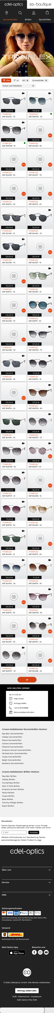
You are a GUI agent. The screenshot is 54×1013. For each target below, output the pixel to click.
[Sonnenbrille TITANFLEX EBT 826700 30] (40, 100)
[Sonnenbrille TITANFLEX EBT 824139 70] (13, 304)
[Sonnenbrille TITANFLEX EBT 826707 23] (13, 654)
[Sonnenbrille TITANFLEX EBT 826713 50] (40, 537)
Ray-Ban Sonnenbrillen (12, 733)
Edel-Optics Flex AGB (27, 1000)
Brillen (28, 19)
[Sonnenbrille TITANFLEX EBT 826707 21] (13, 479)
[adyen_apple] (31, 913)
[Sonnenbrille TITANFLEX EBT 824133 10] (40, 275)
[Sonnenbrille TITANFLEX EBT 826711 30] (40, 304)
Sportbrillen (45, 19)
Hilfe (4, 895)
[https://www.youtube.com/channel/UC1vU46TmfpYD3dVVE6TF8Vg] (46, 953)
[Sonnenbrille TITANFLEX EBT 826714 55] (13, 275)
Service (5, 882)
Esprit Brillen (8, 806)
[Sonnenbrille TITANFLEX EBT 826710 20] (40, 566)
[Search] (20, 12)
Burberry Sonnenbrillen (13, 763)
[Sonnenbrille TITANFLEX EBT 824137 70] (40, 158)
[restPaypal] (23, 913)
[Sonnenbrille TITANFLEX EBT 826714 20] (13, 391)
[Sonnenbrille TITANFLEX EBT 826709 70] (40, 333)
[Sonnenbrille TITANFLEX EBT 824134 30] (13, 566)
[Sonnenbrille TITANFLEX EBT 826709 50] (40, 596)
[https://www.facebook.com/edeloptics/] (34, 953)
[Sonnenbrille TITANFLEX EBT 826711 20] (40, 450)
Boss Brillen (7, 799)
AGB (14, 996)
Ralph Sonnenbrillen (11, 760)
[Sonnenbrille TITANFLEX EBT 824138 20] (40, 654)
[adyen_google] (37, 913)
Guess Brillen (8, 796)
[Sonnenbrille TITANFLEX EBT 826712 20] (40, 625)
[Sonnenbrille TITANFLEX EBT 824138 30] (13, 333)
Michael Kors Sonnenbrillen (14, 753)
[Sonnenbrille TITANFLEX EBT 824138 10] (40, 479)
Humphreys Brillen (11, 783)
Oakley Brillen (8, 779)
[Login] (33, 12)
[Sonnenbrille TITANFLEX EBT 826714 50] (13, 187)
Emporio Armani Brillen (13, 789)
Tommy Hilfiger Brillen (12, 802)
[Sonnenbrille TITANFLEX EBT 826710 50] (13, 508)
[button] (13, 4)
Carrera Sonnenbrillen (12, 743)
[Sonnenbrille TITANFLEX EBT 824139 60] (40, 129)
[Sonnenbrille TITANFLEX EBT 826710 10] (40, 362)
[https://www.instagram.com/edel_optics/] (40, 953)
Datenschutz (24, 996)
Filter (8, 80)
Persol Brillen (8, 793)
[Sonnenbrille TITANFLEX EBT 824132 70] (13, 100)
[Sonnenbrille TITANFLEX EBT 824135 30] (13, 420)
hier (39, 840)
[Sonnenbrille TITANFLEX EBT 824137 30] (13, 625)
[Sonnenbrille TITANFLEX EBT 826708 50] (13, 450)
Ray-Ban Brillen (9, 776)
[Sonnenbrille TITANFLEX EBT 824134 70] (40, 216)
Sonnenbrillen (10, 19)
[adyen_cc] (4, 913)
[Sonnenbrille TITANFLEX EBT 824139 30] (13, 158)
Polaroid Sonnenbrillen (12, 747)
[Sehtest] (6, 12)
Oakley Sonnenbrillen (12, 737)
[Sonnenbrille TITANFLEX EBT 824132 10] (13, 537)
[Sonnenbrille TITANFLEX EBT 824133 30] (13, 362)
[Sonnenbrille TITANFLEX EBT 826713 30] (13, 596)
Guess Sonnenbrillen (11, 757)
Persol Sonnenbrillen (11, 740)
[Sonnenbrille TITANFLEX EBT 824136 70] (13, 245)
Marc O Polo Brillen (11, 786)
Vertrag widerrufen (27, 990)
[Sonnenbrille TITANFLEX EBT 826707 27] (40, 420)
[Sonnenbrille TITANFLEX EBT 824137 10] (40, 245)
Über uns (6, 870)
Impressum (36, 996)
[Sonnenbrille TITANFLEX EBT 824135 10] (13, 216)
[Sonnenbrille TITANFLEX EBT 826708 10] (13, 129)
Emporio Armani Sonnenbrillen (16, 750)
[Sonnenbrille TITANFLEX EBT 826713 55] (40, 187)
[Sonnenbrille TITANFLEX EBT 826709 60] (40, 391)
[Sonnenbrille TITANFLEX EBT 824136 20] (40, 508)
